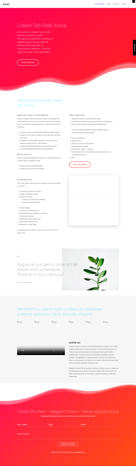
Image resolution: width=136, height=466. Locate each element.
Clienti (109, 4)
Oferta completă (100, 4)
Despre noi (116, 4)
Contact (123, 4)
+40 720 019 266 (62, 452)
